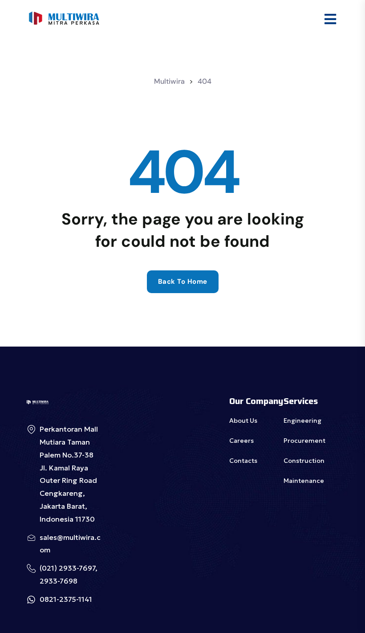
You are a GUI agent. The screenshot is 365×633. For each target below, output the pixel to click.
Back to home (182, 281)
